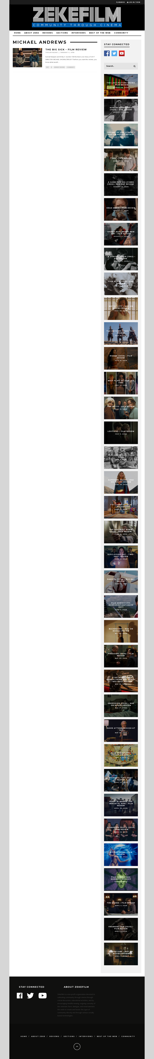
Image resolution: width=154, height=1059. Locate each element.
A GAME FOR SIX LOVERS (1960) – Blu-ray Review (121, 183)
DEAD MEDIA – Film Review (121, 208)
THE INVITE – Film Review (121, 406)
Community (121, 33)
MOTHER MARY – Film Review (121, 853)
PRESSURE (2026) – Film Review (121, 655)
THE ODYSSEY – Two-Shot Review (121, 332)
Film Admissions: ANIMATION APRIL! (121, 754)
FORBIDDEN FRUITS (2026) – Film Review (121, 828)
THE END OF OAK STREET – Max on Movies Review (121, 133)
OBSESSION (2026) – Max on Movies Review (121, 704)
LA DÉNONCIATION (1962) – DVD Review (121, 258)
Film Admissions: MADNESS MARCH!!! (121, 878)
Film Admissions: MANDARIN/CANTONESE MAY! (121, 605)
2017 (47, 67)
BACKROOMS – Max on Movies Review (121, 630)
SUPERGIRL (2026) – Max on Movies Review (121, 481)
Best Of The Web (100, 33)
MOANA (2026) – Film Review (121, 357)
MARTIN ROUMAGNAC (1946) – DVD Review (121, 109)
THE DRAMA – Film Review (121, 903)
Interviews (78, 33)
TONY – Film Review (121, 158)
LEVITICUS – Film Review (121, 431)
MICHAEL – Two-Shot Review (121, 779)
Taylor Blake (51, 52)
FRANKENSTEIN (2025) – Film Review (121, 928)
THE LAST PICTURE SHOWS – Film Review (121, 84)
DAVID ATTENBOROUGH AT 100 (121, 729)
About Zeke (31, 33)
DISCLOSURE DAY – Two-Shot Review (121, 555)
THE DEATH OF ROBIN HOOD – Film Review (120, 531)
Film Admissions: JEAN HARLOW (121, 282)
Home (17, 33)
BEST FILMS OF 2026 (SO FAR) (121, 382)
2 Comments (71, 67)
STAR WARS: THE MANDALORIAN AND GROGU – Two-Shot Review (121, 679)
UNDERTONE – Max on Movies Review (121, 952)
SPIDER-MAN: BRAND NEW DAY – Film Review (121, 233)
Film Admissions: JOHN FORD (121, 456)
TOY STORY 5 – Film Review (121, 506)
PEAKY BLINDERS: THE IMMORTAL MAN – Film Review (121, 804)
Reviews (48, 33)
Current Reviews (59, 67)
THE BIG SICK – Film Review (66, 49)
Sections (62, 33)
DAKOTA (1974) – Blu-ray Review (121, 580)
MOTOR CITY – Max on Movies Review (121, 307)
